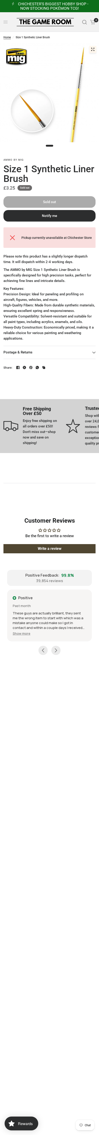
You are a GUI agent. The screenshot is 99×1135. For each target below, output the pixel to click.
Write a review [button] (49, 548)
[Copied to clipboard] (44, 367)
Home (7, 37)
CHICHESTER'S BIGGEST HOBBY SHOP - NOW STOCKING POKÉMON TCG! (53, 6)
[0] (92, 22)
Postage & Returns (17, 352)
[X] (24, 367)
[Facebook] (18, 367)
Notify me (49, 216)
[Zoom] (92, 49)
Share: (7, 367)
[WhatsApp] (37, 367)
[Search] (84, 22)
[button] (21, 633)
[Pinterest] (31, 367)
